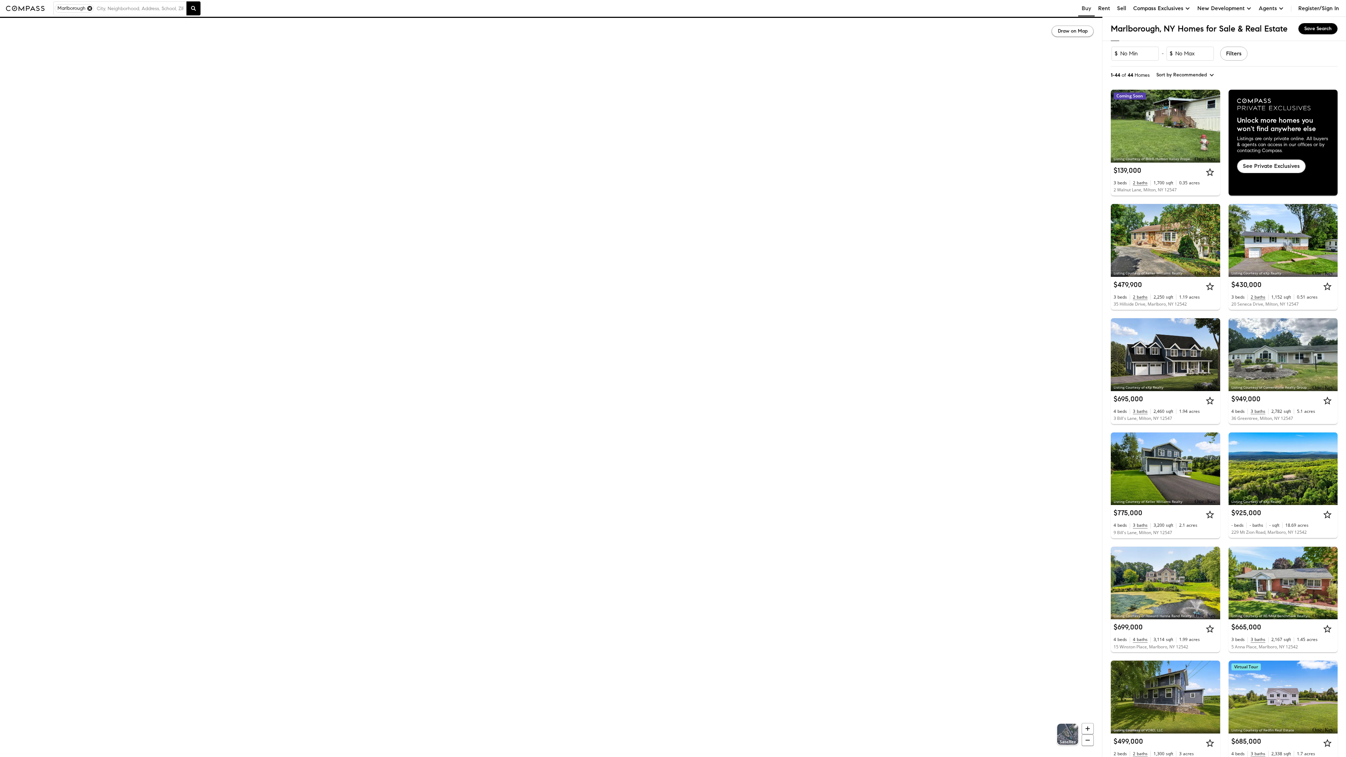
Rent (1104, 8)
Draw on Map (1073, 31)
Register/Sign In (1318, 8)
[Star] (1210, 172)
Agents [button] (1268, 8)
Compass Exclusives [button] (1158, 8)
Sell (1121, 8)
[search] (193, 8)
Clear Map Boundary (551, 743)
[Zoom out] (1088, 740)
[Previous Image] (1119, 126)
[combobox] (140, 8)
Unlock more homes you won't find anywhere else (1276, 124)
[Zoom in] (1088, 728)
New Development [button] (1221, 8)
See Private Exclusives (1271, 166)
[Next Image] (1211, 126)
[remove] (90, 8)
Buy (1086, 8)
